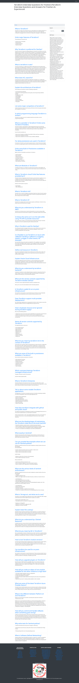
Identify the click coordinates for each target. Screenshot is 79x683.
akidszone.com (59, 654)
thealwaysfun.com (33, 649)
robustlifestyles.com (46, 656)
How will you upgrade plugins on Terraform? (30, 560)
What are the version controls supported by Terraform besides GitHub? (30, 279)
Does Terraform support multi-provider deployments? (28, 299)
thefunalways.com (33, 652)
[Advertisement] (39, 17)
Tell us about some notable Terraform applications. (28, 390)
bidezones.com (46, 658)
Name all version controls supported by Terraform (28, 322)
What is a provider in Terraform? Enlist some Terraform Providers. (30, 124)
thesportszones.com (33, 653)
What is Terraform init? (23, 191)
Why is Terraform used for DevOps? (27, 226)
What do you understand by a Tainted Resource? (28, 520)
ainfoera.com (33, 655)
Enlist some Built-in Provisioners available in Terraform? (30, 149)
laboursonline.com (59, 652)
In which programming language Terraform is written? (30, 114)
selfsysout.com (20, 657)
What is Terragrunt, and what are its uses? (29, 494)
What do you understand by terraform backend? (28, 269)
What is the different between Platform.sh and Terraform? (29, 595)
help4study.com (59, 650)
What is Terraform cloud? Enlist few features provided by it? (30, 175)
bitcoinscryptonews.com (46, 653)
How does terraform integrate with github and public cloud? (29, 408)
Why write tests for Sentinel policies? (27, 623)
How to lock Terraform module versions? (29, 540)
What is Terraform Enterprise (25, 381)
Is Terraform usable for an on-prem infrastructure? (27, 290)
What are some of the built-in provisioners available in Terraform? (29, 354)
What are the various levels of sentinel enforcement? (28, 469)
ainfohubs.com (59, 658)
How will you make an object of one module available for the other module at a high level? (30, 570)
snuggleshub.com (33, 656)
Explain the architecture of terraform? (28, 87)
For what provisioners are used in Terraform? (30, 141)
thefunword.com (33, 650)
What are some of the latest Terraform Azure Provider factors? (30, 584)
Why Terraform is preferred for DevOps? (28, 49)
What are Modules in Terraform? (26, 166)
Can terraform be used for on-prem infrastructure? (27, 550)
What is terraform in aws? (24, 65)
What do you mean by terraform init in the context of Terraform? (29, 341)
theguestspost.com (59, 656)
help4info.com (59, 649)
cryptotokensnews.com (46, 652)
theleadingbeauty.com (46, 655)
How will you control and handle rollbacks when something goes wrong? (29, 612)
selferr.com (20, 652)
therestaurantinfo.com (59, 655)
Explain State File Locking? (24, 510)
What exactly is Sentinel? (23, 433)
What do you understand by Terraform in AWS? (29, 208)
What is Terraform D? (22, 200)
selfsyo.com (20, 655)
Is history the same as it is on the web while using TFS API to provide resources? (30, 218)
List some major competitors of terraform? (29, 106)
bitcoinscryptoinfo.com (46, 649)
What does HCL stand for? (24, 78)
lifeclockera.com (59, 657)
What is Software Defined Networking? (28, 635)
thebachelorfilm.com (59, 653)
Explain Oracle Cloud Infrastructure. (27, 259)
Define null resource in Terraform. (26, 250)
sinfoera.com (20, 654)
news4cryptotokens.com (46, 650)
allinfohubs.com (59, 659)
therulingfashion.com (46, 654)
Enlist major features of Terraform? (27, 37)
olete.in (20, 650)
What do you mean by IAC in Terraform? (28, 531)
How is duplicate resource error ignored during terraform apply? (28, 309)
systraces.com (20, 656)
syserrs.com (20, 653)
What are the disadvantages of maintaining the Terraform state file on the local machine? (30, 422)
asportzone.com (33, 654)
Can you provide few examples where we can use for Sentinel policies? (30, 442)
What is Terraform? (21, 29)
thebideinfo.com (46, 657)
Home (76, 1)
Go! (62, 30)
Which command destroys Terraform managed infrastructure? (27, 371)
